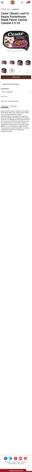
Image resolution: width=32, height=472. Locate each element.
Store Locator (16, 462)
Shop (8, 9)
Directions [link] (13, 106)
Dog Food (16, 9)
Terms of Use (20, 463)
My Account (8, 462)
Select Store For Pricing (10, 84)
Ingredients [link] (4, 106)
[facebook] (5, 458)
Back (4, 9)
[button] (4, 63)
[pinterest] (15, 458)
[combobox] (16, 92)
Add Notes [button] (4, 96)
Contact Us (24, 462)
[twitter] (10, 458)
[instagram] (25, 458)
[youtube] (20, 458)
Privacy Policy (12, 463)
